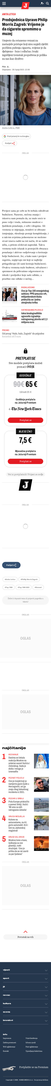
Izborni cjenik (31, 1042)
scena (6, 1012)
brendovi (8, 1020)
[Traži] (47, 3)
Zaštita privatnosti (9, 1042)
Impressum (7, 1038)
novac (6, 995)
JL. (8, 67)
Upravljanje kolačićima (34, 1051)
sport (6, 978)
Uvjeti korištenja (31, 1038)
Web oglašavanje (9, 1047)
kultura (7, 1004)
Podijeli (8, 143)
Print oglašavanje (32, 1047)
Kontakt (6, 1051)
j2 (4, 987)
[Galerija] (25, 100)
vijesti (6, 970)
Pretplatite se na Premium (33, 1067)
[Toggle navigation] (4, 3)
